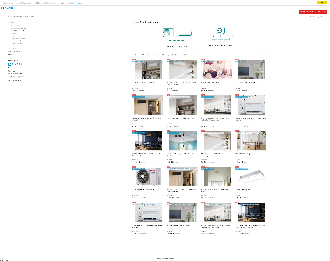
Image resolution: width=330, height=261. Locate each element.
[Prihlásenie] (310, 16)
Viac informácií (79, 3)
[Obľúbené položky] (314, 17)
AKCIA (13, 46)
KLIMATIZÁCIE (12, 23)
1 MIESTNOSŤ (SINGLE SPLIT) (19, 38)
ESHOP (10, 17)
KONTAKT (33, 17)
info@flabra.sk (16, 80)
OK (322, 3)
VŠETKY (14, 48)
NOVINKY (14, 33)
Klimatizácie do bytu (15, 25)
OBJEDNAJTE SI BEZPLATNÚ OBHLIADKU (313, 12)
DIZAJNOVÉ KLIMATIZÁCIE (18, 43)
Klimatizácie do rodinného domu (18, 28)
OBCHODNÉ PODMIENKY (21, 17)
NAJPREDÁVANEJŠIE (16, 36)
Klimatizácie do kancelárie (17, 31)
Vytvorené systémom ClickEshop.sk (165, 258)
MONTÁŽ (10, 54)
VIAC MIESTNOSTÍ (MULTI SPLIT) (20, 41)
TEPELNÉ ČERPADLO (14, 51)
